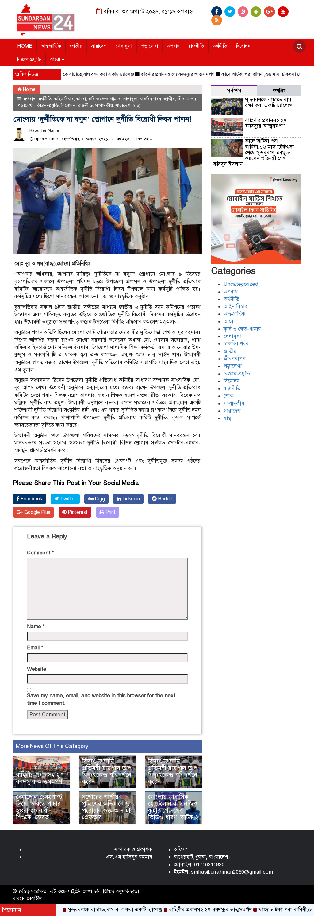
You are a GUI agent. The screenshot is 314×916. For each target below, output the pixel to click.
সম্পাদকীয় (104, 105)
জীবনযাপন (186, 99)
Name (36, 626)
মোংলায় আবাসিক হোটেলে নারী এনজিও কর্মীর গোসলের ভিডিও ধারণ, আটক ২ (173, 807)
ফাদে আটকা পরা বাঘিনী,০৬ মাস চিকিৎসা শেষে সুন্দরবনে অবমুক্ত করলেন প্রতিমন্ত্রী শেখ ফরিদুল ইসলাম (253, 152)
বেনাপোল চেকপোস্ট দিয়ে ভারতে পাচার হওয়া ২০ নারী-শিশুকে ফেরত (39, 807)
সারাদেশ (99, 46)
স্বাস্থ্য (136, 105)
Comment (40, 552)
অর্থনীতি (220, 46)
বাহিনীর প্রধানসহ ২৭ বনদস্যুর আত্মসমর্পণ (160, 74)
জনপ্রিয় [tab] (279, 91)
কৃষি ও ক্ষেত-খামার (104, 99)
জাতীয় (76, 46)
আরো (55, 59)
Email (35, 647)
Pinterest (77, 512)
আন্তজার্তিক (51, 46)
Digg (99, 499)
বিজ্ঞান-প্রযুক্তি (29, 59)
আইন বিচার (64, 99)
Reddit (164, 499)
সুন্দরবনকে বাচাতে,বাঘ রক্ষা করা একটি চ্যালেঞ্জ (74, 74)
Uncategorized (241, 284)
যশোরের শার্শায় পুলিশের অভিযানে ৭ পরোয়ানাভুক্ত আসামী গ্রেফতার (106, 807)
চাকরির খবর (150, 99)
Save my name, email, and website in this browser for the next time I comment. (101, 699)
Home (29, 89)
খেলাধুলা (124, 46)
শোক (229, 396)
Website (36, 669)
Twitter (67, 499)
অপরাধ (173, 46)
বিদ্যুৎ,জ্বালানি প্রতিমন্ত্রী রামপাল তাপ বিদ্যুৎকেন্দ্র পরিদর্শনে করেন (107, 772)
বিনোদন (243, 46)
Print (110, 512)
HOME (24, 46)
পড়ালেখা (149, 46)
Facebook (30, 499)
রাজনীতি (196, 46)
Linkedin (130, 499)
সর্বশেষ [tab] (234, 90)
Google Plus (36, 512)
